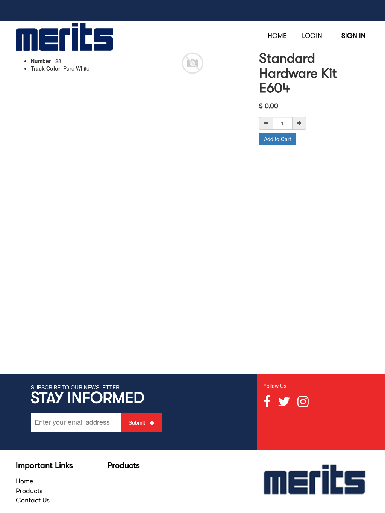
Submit (138, 422)
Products (29, 491)
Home (24, 481)
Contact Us (33, 500)
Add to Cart (277, 139)
